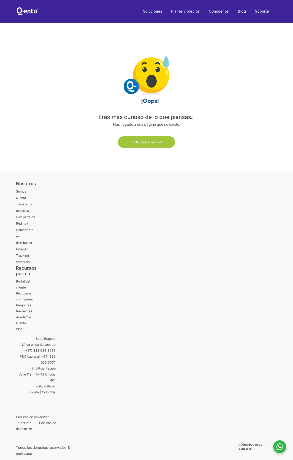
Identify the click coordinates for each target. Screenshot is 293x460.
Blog (242, 11)
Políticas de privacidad (34, 417)
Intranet (22, 249)
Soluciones (152, 11)
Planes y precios (185, 11)
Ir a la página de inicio (146, 142)
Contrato (25, 423)
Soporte (262, 11)
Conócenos (219, 11)
